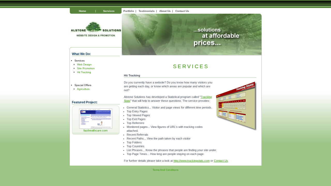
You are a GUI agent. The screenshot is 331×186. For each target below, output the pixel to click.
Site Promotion (86, 68)
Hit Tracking (84, 72)
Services (109, 11)
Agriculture (83, 89)
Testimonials (147, 11)
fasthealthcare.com (96, 130)
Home (82, 11)
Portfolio (128, 11)
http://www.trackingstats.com (192, 160)
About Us (165, 11)
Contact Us (182, 11)
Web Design (84, 64)
